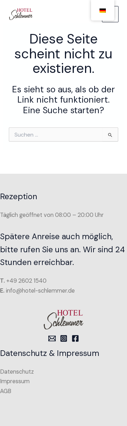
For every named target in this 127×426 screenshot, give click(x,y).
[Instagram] (63, 338)
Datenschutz (17, 371)
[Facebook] (75, 338)
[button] (12, 413)
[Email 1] (52, 338)
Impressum (15, 381)
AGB (5, 391)
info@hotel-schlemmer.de (40, 290)
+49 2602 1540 (26, 280)
